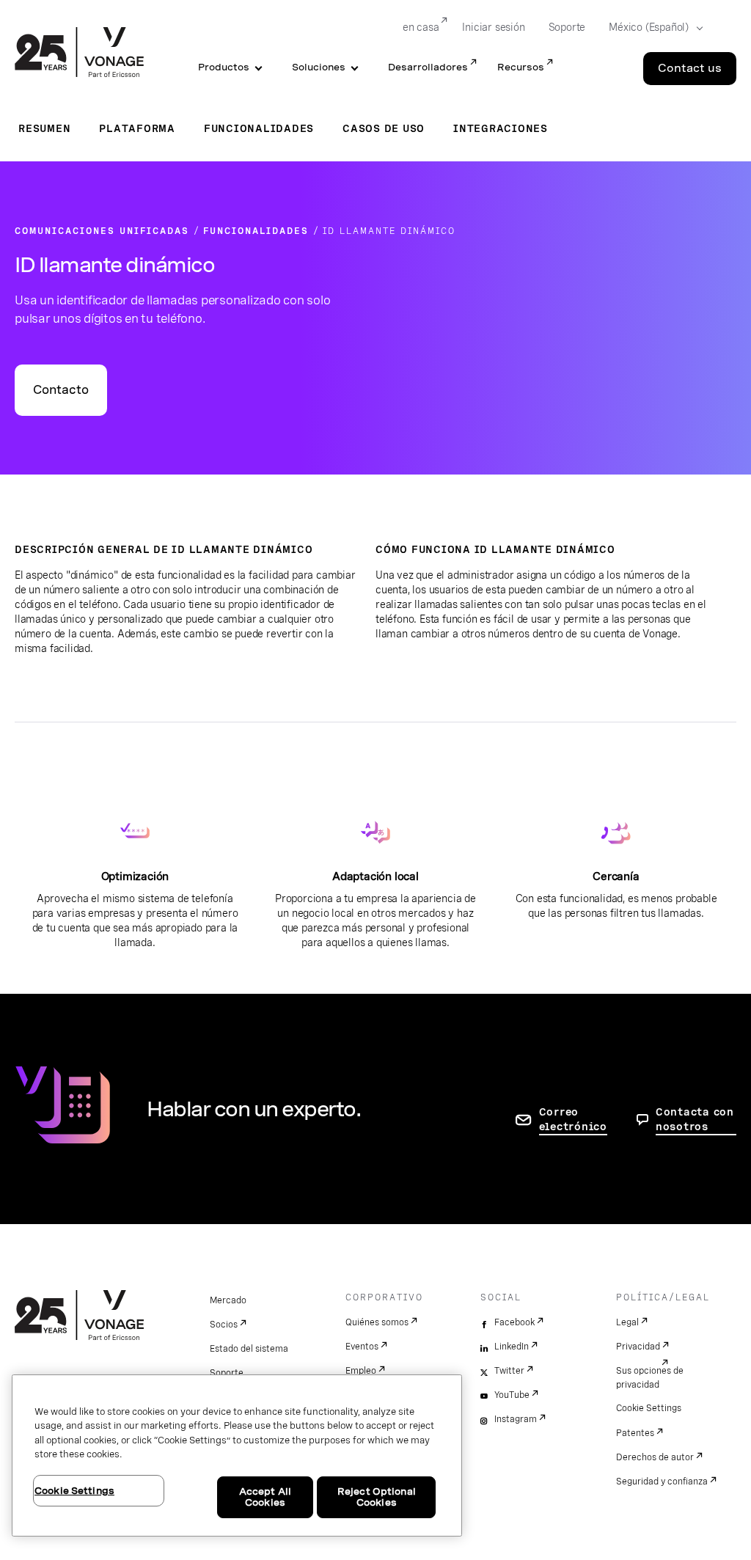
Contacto (61, 390)
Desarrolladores (428, 67)
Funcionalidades (259, 128)
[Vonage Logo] (79, 53)
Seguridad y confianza (662, 1481)
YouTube (512, 1395)
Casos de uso (383, 128)
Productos (223, 67)
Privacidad (638, 1346)
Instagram (515, 1419)
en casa (421, 27)
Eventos (361, 1346)
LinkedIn (511, 1346)
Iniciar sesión (493, 27)
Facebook (514, 1322)
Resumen (44, 128)
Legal (627, 1322)
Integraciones (500, 128)
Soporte (567, 27)
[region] (237, 1455)
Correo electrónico (573, 1119)
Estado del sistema (249, 1349)
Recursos (520, 67)
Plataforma (137, 128)
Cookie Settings (648, 1408)
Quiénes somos (377, 1322)
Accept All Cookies (265, 1497)
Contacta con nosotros (695, 1119)
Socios (224, 1324)
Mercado (228, 1300)
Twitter (509, 1371)
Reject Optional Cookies (376, 1497)
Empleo (360, 1371)
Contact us (690, 68)
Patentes (635, 1433)
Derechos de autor (655, 1457)
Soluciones (318, 67)
